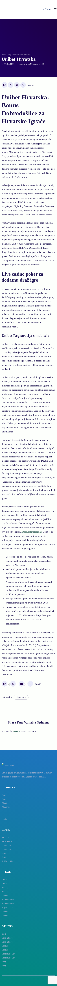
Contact (5, 819)
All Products (7, 841)
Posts (15, 55)
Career (4, 811)
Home (4, 55)
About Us (6, 807)
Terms (4, 879)
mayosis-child (7, 907)
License (5, 895)
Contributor (6, 845)
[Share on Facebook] (4, 85)
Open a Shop (7, 938)
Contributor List (8, 954)
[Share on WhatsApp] (23, 85)
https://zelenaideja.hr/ (31, 531)
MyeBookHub (9, 64)
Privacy (5, 887)
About (4, 803)
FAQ (4, 962)
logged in (16, 731)
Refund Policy (8, 899)
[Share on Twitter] (10, 85)
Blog (9, 55)
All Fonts (5, 837)
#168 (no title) (7, 861)
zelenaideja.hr (22, 64)
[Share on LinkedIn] (17, 85)
